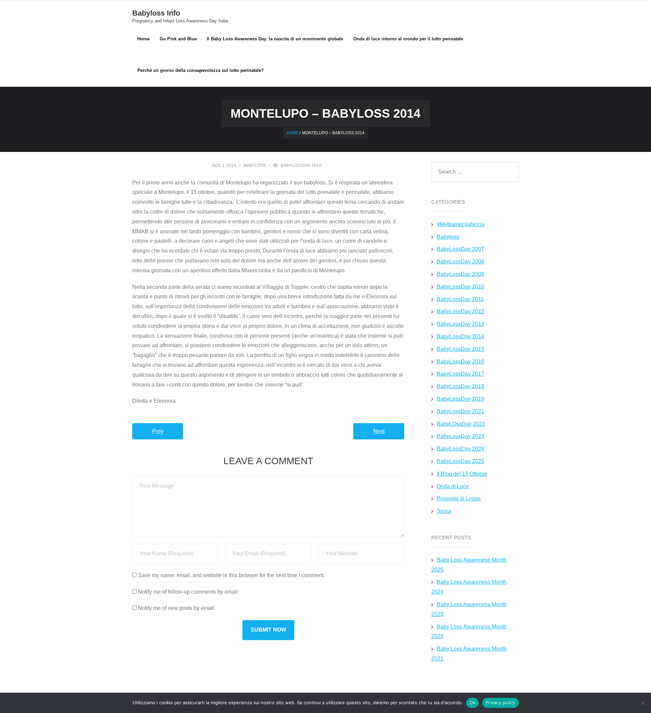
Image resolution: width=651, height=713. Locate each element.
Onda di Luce (453, 486)
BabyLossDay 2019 (460, 399)
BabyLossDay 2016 (460, 361)
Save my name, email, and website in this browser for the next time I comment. (231, 575)
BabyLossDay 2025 (460, 461)
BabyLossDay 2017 (460, 374)
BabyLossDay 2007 (460, 249)
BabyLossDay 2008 (460, 261)
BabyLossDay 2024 (460, 449)
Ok (473, 702)
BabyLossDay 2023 (460, 436)
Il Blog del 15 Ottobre (462, 474)
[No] (642, 702)
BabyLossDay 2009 (460, 274)
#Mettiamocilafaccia (461, 224)
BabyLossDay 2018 (460, 386)
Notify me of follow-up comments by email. (188, 592)
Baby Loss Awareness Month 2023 (469, 609)
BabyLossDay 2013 (460, 324)
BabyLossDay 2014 (301, 165)
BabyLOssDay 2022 (461, 424)
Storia (444, 511)
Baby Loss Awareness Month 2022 (469, 631)
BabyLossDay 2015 (460, 349)
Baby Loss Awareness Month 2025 (469, 565)
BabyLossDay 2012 (460, 311)
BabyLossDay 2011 (460, 299)
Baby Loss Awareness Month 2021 (469, 653)
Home (143, 38)
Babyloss (254, 165)
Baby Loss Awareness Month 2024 (469, 587)
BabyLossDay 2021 (460, 411)
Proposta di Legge (459, 498)
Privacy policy (500, 702)
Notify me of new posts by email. (176, 608)
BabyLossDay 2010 (460, 287)
